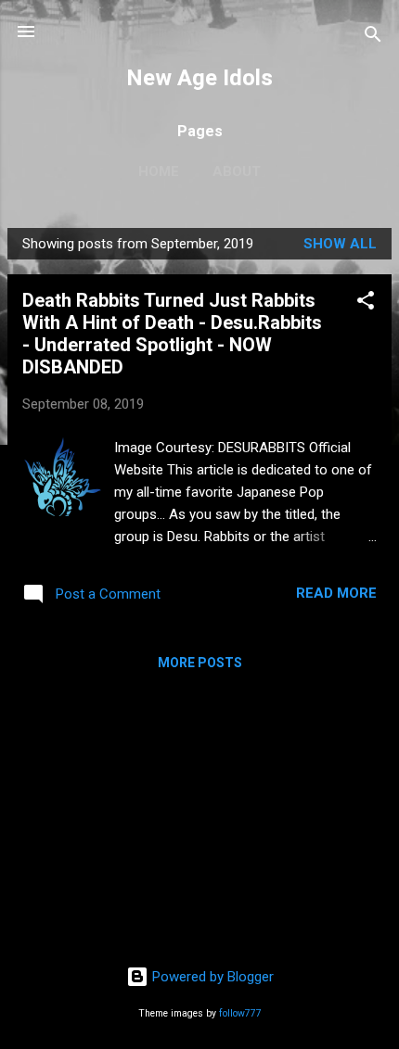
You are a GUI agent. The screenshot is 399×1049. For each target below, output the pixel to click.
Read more (336, 593)
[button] (365, 303)
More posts (200, 662)
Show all (340, 243)
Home (158, 171)
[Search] (373, 37)
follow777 (240, 1013)
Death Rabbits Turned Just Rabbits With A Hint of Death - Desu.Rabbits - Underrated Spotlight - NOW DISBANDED (172, 333)
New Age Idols (199, 78)
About (236, 171)
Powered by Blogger (211, 976)
